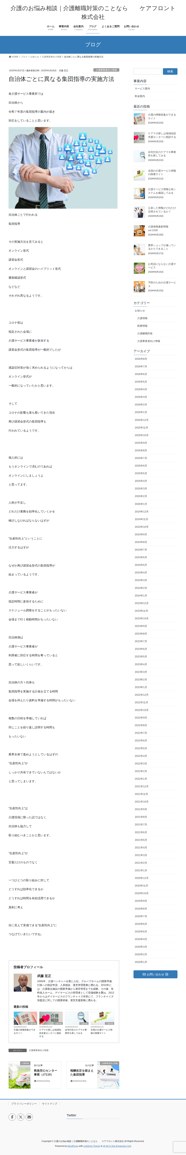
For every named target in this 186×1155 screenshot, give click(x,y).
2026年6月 (141, 374)
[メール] (29, 1117)
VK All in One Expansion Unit (117, 1146)
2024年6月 (141, 557)
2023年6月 (141, 648)
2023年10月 (142, 618)
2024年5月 (141, 564)
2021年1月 (141, 870)
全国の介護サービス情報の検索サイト (101, 1031)
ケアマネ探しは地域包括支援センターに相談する (50, 1033)
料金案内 (140, 96)
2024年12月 (142, 511)
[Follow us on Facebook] (12, 1117)
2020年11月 (141, 885)
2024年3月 (141, 580)
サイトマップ (49, 1103)
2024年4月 (141, 572)
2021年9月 (141, 809)
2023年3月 (141, 671)
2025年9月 (141, 442)
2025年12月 (142, 419)
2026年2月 (141, 404)
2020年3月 (141, 946)
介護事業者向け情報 (106, 70)
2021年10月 (142, 801)
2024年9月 (141, 534)
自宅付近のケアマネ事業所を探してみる (76, 1031)
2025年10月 (142, 435)
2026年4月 (141, 389)
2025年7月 (141, 458)
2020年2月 (141, 954)
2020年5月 (141, 931)
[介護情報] (19, 1074)
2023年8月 (141, 633)
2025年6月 (141, 465)
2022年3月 (141, 763)
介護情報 (32, 1024)
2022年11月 (141, 702)
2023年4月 (141, 664)
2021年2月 (141, 862)
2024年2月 (141, 587)
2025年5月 (141, 473)
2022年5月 (141, 748)
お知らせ (140, 310)
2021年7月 (141, 824)
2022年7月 (141, 732)
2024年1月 (141, 595)
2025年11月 (141, 427)
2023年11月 (141, 610)
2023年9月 (141, 626)
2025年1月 (141, 503)
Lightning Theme (91, 1146)
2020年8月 (141, 908)
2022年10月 (142, 710)
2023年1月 (141, 687)
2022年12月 (142, 694)
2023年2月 (141, 679)
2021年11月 (141, 794)
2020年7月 (141, 916)
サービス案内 (142, 88)
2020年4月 (141, 939)
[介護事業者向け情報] (108, 1074)
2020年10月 (142, 893)
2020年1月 (141, 962)
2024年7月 (141, 549)
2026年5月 (141, 381)
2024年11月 (141, 519)
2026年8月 (141, 358)
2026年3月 (141, 396)
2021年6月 (141, 832)
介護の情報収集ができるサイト (24, 1031)
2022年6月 (141, 740)
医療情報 (142, 325)
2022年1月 (141, 778)
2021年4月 (141, 847)
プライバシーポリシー (24, 1103)
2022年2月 (141, 771)
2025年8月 (141, 450)
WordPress (72, 1146)
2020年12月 (142, 878)
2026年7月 (141, 366)
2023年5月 (141, 656)
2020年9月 (141, 900)
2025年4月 (141, 480)
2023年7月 (141, 641)
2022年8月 (141, 725)
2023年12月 (142, 603)
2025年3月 (141, 488)
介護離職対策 (145, 333)
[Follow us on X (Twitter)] (20, 1117)
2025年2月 (141, 496)
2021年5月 (141, 839)
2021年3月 (141, 855)
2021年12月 (142, 786)
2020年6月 (141, 923)
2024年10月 (142, 526)
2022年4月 (141, 755)
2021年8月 (141, 816)
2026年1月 (141, 412)
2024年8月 (141, 542)
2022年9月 (141, 717)
